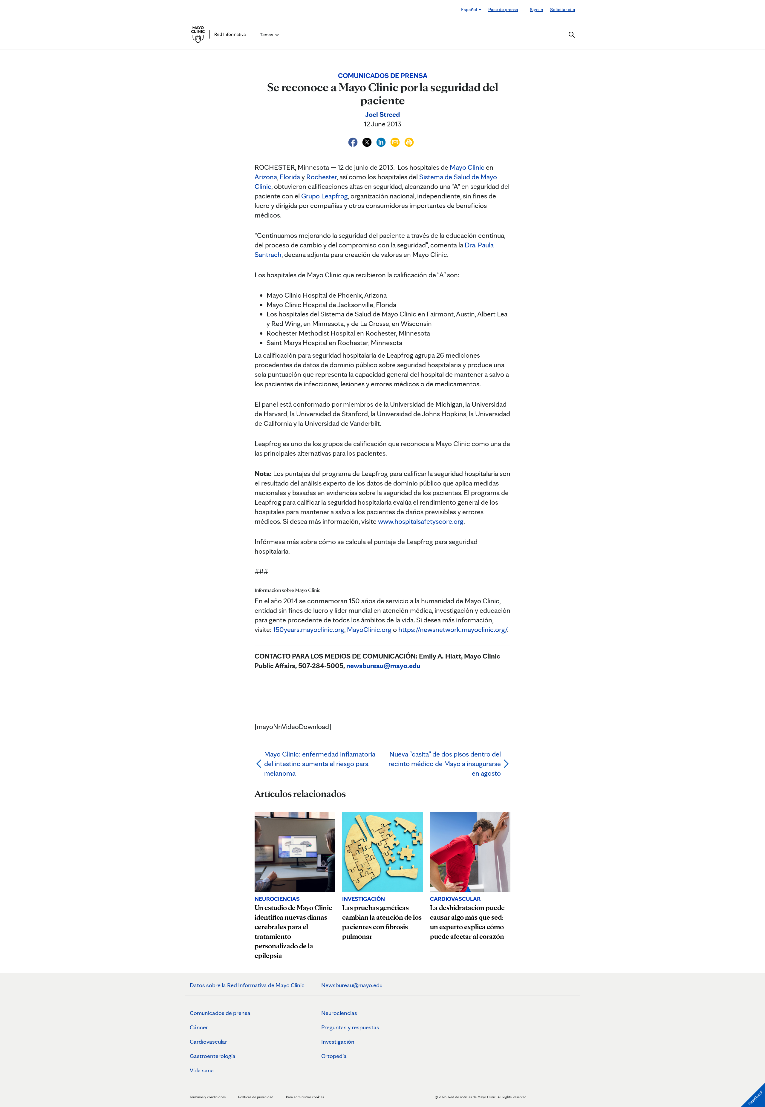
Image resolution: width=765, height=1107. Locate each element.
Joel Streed (382, 114)
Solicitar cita (562, 9)
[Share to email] (395, 141)
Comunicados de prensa (220, 1012)
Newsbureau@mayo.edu (351, 985)
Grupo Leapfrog (324, 196)
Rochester (321, 176)
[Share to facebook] (353, 141)
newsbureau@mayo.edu (383, 665)
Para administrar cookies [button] (305, 1097)
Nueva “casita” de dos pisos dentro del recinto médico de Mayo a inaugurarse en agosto (444, 763)
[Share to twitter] (367, 141)
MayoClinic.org (369, 629)
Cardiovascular (208, 1041)
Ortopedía (334, 1055)
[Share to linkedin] (381, 141)
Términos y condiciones (208, 1097)
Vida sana (202, 1070)
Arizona (266, 176)
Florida (290, 176)
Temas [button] (267, 34)
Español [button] (469, 9)
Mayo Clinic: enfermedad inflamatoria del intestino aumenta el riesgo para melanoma (319, 763)
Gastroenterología (212, 1055)
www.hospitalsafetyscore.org (420, 521)
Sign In (536, 9)
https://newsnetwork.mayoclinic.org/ (452, 629)
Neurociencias (339, 1012)
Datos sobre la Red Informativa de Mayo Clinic (247, 985)
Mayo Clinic (467, 167)
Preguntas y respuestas (350, 1027)
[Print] (409, 141)
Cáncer (199, 1027)
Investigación (337, 1041)
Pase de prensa (503, 9)
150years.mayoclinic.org (308, 629)
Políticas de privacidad (255, 1097)
